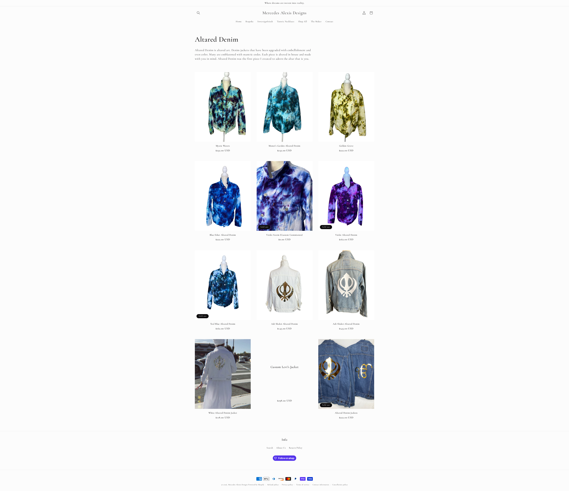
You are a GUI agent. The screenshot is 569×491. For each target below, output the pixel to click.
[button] (198, 12)
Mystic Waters (223, 145)
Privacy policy (287, 485)
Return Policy (296, 447)
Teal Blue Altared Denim (222, 324)
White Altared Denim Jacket (222, 413)
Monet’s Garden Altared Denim (284, 145)
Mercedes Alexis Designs (238, 485)
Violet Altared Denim (346, 235)
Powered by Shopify (256, 485)
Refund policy (273, 485)
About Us (281, 447)
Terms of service (302, 485)
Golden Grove (346, 145)
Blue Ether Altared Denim (223, 235)
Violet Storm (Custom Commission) (284, 235)
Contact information (321, 485)
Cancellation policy (340, 485)
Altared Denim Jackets (346, 413)
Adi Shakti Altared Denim (284, 324)
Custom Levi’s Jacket (284, 367)
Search (270, 447)
